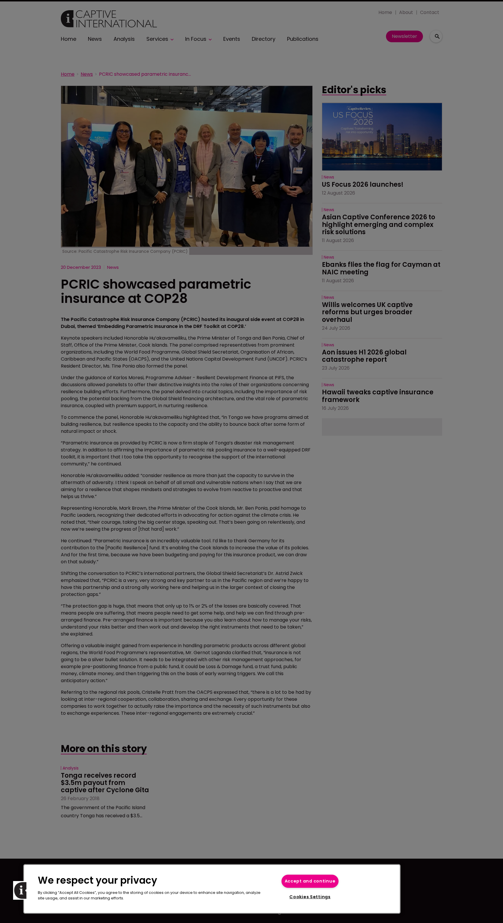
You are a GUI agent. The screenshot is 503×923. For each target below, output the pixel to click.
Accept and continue (310, 881)
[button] (22, 890)
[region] (212, 889)
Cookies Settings (310, 897)
